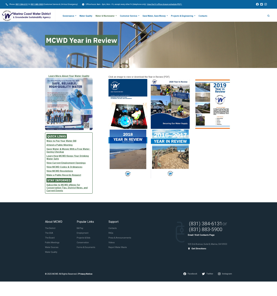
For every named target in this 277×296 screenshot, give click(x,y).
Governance (69, 16)
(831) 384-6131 (21, 4)
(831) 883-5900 (37, 4)
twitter (209, 274)
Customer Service (129, 16)
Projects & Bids (83, 238)
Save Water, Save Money (154, 16)
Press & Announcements (119, 238)
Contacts (203, 16)
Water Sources (51, 247)
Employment (82, 233)
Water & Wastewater (105, 16)
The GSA (49, 233)
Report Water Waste (117, 247)
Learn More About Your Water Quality (68, 76)
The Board (50, 238)
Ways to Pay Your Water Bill (61, 141)
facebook (192, 274)
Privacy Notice (85, 274)
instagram (227, 274)
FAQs (110, 233)
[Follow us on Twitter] (261, 4)
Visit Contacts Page (204, 235)
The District (50, 228)
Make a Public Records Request (63, 175)
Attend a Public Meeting (59, 145)
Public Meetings (52, 242)
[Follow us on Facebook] (257, 4)
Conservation (83, 242)
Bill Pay (80, 228)
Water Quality (85, 16)
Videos (111, 242)
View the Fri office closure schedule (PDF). (164, 4)
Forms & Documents (86, 247)
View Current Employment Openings (66, 163)
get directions (198, 249)
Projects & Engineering (182, 16)
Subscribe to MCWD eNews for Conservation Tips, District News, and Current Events (67, 187)
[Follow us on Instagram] (265, 4)
